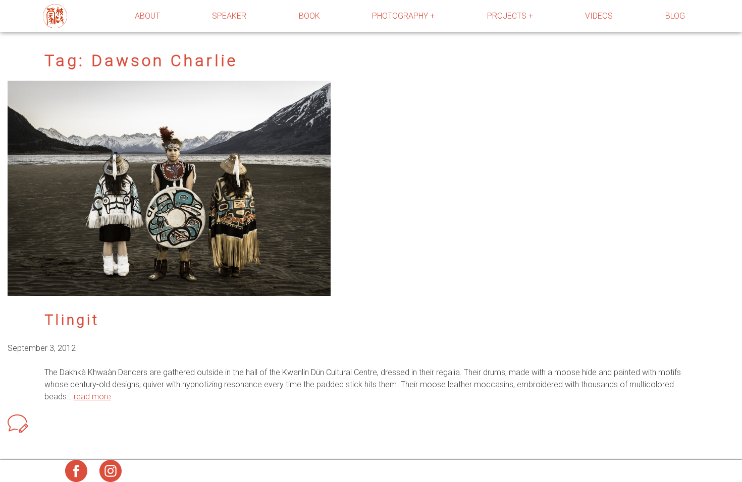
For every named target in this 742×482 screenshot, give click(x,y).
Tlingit (71, 320)
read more (92, 396)
